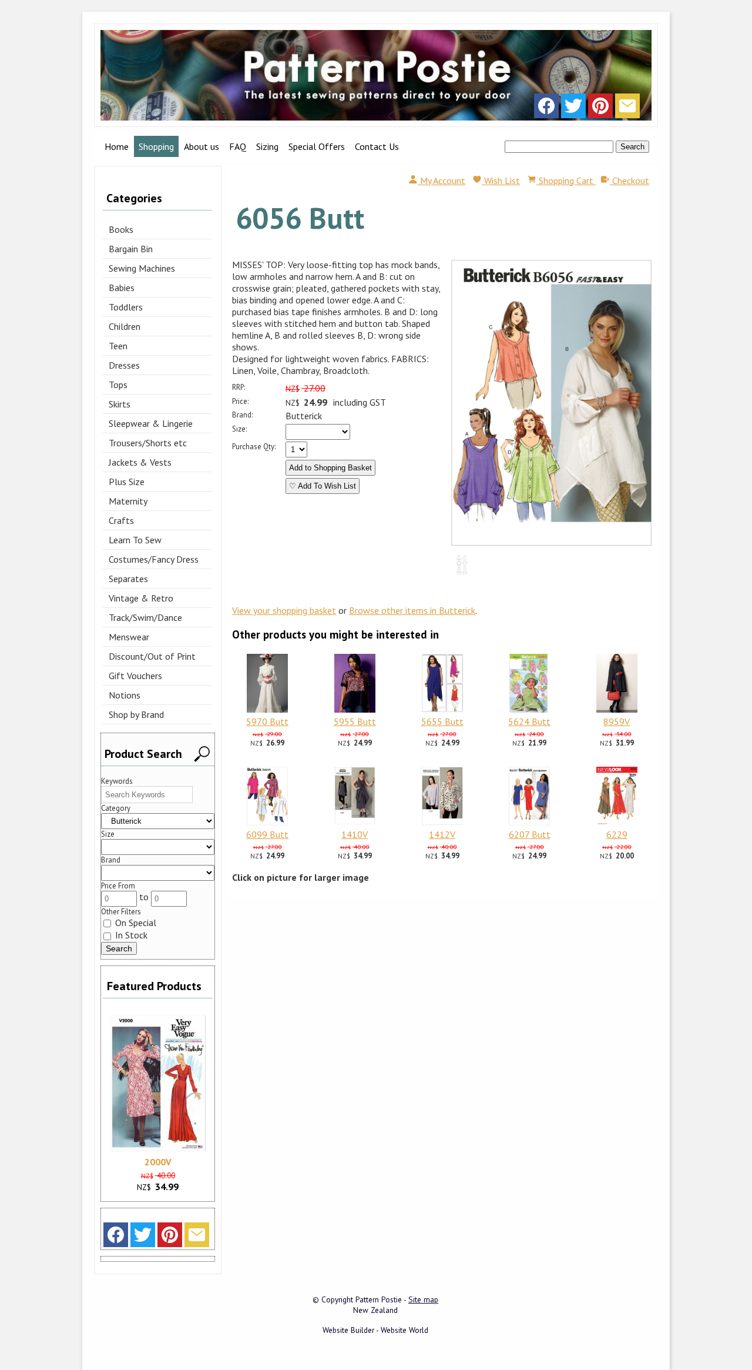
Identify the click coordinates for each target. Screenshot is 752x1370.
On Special (134, 922)
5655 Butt (442, 721)
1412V (442, 834)
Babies (122, 287)
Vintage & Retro (141, 598)
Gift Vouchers (135, 675)
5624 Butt (529, 721)
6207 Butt (529, 834)
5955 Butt (355, 721)
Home (117, 146)
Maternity (128, 501)
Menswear (129, 637)
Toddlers (126, 307)
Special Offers (316, 146)
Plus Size (127, 481)
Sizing (267, 146)
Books (121, 229)
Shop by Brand (136, 714)
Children (124, 326)
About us (201, 146)
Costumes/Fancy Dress (154, 559)
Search (632, 146)
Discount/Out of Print (152, 656)
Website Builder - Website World (375, 1330)
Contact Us (377, 146)
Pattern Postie (378, 1299)
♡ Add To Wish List (322, 486)
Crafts (121, 520)
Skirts (119, 404)
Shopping (156, 146)
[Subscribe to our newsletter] (627, 109)
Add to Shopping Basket (330, 467)
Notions (124, 695)
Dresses (124, 365)
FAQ (237, 146)
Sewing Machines (142, 268)
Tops (118, 384)
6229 (616, 834)
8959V (616, 721)
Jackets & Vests (140, 462)
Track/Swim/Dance (145, 617)
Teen (118, 346)
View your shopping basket (284, 610)
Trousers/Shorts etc (148, 443)
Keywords (117, 781)
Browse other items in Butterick (412, 610)
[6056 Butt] (551, 543)
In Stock (130, 935)
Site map (423, 1299)
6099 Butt (267, 834)
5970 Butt (267, 721)
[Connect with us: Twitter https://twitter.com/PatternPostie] (573, 109)
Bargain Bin (131, 249)
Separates (128, 578)
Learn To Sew (135, 540)
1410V (354, 834)
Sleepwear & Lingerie (151, 423)
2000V (158, 1162)
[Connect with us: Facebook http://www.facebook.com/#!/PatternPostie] (546, 109)
